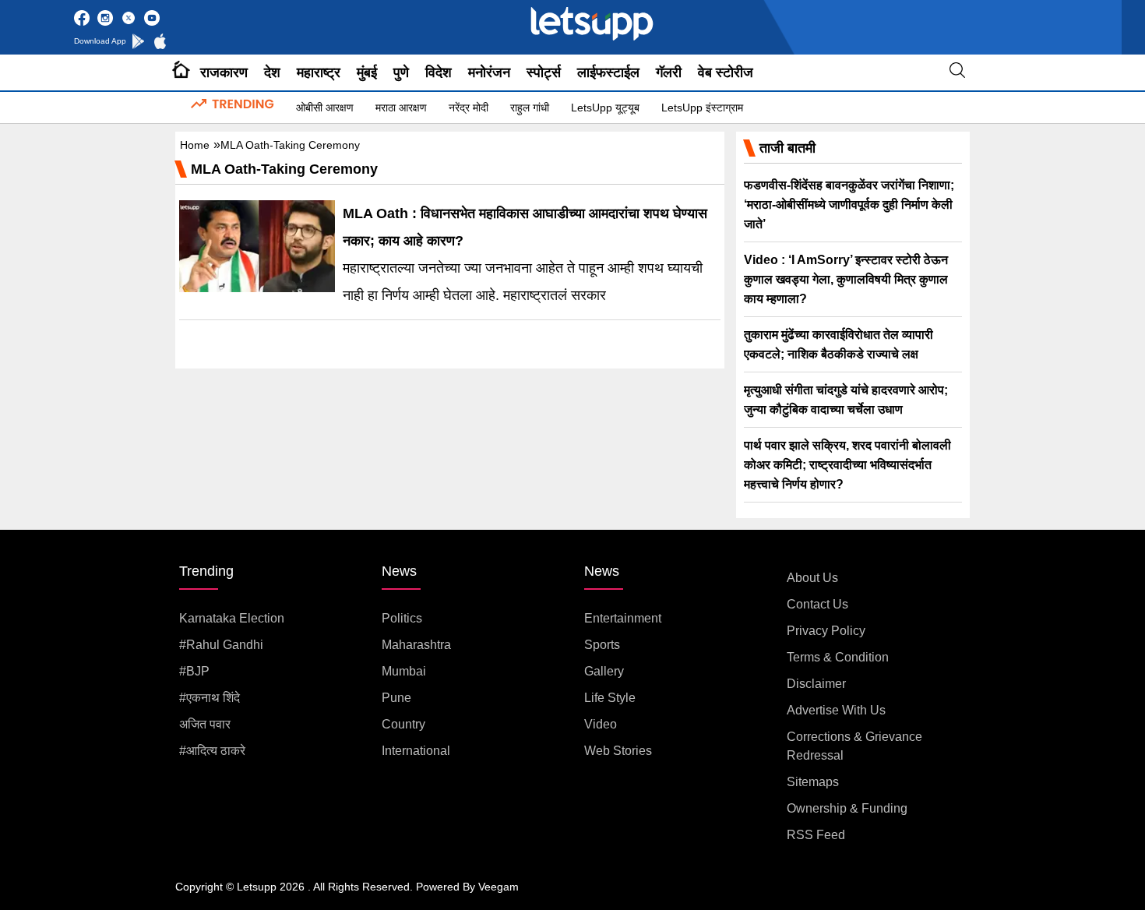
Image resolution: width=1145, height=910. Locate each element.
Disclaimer (816, 683)
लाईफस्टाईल (608, 72)
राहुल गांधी (529, 107)
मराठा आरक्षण (401, 107)
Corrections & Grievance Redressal (854, 746)
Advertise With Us (836, 710)
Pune (396, 697)
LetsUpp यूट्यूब (605, 107)
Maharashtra (416, 644)
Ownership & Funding (847, 808)
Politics (402, 618)
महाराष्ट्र (318, 72)
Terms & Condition (838, 657)
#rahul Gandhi (221, 644)
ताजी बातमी (787, 148)
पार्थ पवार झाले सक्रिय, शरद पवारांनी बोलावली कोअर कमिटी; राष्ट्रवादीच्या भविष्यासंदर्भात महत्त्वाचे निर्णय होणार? (847, 465)
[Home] (181, 72)
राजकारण (224, 72)
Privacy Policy (826, 630)
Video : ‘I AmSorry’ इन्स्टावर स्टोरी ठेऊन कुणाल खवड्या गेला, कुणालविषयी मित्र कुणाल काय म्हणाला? (846, 279)
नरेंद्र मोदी (468, 107)
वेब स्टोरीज (725, 72)
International (416, 750)
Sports (602, 644)
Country (403, 724)
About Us (812, 577)
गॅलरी (669, 72)
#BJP (194, 671)
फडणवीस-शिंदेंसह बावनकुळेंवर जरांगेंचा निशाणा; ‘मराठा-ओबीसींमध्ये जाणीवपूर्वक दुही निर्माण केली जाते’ (849, 204)
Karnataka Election (231, 618)
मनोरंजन (489, 72)
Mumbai (404, 671)
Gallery (604, 671)
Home (195, 145)
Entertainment (622, 618)
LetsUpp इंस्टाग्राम (702, 107)
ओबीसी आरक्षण (325, 107)
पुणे (401, 72)
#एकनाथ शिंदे (209, 697)
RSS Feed (816, 834)
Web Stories (618, 750)
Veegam (498, 886)
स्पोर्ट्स (544, 72)
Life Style (610, 697)
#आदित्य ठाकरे (212, 750)
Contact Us (817, 604)
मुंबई (367, 72)
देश (272, 72)
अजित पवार (205, 724)
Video (600, 724)
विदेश (438, 72)
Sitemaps (813, 781)
